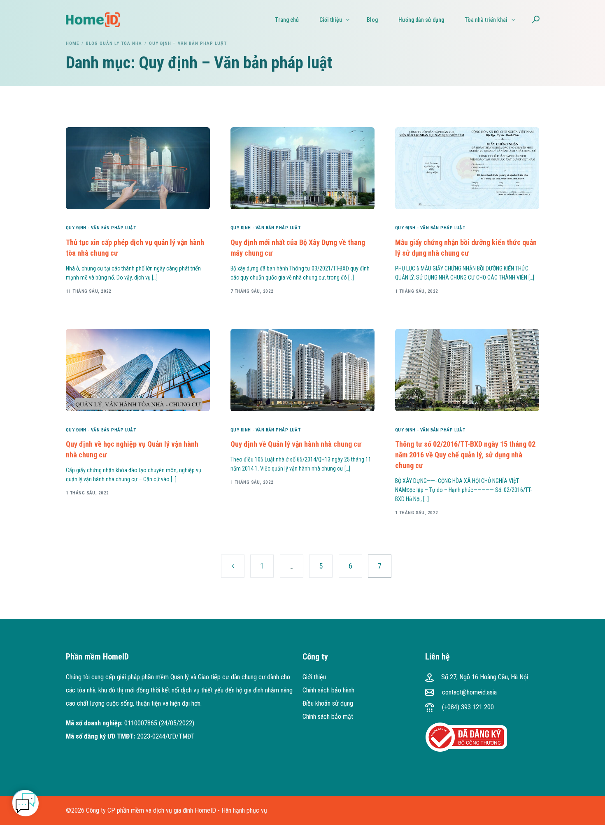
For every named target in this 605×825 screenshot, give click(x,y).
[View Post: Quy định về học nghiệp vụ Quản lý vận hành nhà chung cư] (138, 370)
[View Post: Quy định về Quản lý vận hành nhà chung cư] (302, 370)
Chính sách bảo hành (328, 690)
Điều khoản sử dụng (327, 703)
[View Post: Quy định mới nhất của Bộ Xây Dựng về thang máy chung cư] (302, 168)
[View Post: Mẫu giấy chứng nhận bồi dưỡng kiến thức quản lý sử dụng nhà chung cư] (467, 168)
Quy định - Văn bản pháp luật (101, 228)
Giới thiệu (314, 677)
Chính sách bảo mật (327, 716)
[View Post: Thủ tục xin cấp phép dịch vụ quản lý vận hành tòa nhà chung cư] (138, 168)
